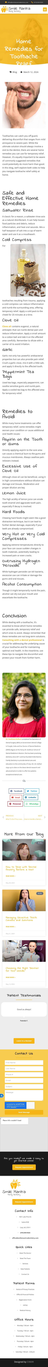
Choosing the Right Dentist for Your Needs (22, 970)
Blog (15, 72)
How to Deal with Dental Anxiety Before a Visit (21, 868)
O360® (30, 1361)
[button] (45, 9)
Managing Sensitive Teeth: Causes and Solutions (21, 919)
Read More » (10, 876)
